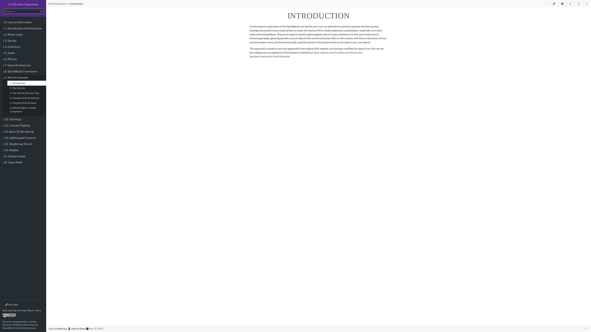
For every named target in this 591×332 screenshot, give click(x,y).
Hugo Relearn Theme (31, 310)
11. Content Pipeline (17, 125)
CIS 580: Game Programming (23, 4)
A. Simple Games (15, 156)
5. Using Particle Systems (23, 102)
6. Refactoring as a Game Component (23, 109)
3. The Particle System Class (24, 93)
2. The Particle (17, 88)
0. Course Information (18, 22)
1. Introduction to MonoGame (23, 28)
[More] (587, 4)
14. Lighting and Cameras (20, 137)
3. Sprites (10, 40)
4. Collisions (12, 46)
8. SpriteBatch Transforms (21, 71)
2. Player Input (14, 34)
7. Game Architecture (18, 65)
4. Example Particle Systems (24, 98)
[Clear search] (41, 11)
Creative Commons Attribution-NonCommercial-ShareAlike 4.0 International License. (20, 324)
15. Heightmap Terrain (18, 144)
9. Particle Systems (16, 77)
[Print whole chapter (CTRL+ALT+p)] (562, 4)
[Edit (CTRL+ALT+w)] (554, 4)
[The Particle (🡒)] (579, 4)
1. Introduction (17, 83)
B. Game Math (13, 162)
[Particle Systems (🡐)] (570, 4)
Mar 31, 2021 (96, 328)
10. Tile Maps (13, 119)
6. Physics (11, 59)
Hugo (14, 310)
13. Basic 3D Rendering (19, 131)
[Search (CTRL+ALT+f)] (5, 11)
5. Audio (10, 53)
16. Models (11, 150)
